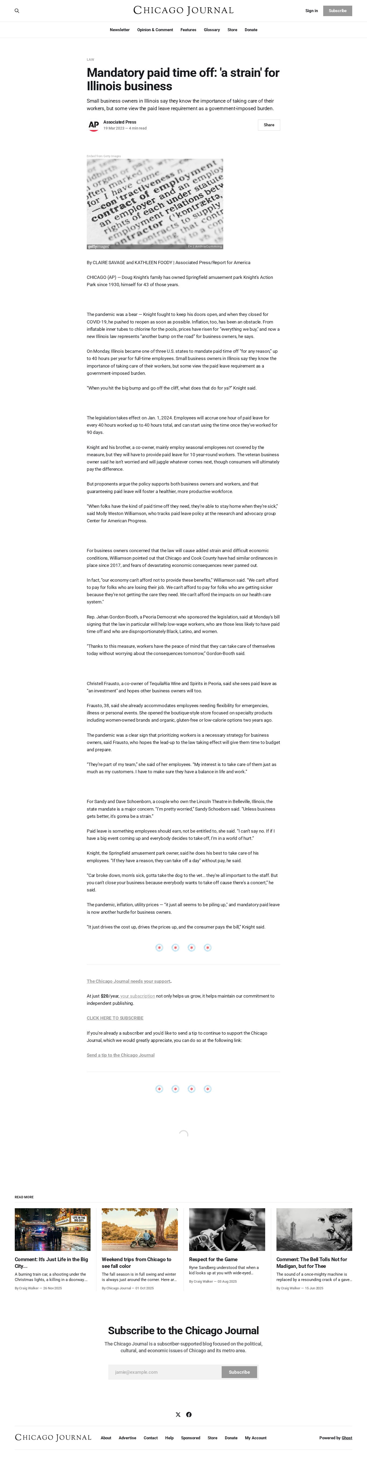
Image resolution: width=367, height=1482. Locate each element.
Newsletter (120, 29)
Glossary (212, 29)
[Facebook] (189, 1414)
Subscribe (338, 10)
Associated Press (119, 122)
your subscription (137, 996)
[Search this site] (17, 10)
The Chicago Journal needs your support (128, 981)
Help (169, 1438)
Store (232, 29)
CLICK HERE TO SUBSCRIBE (115, 1018)
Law (90, 59)
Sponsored (190, 1438)
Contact (151, 1438)
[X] (178, 1414)
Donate (251, 29)
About (106, 1438)
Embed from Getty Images (104, 156)
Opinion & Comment (155, 29)
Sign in (311, 10)
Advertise (127, 1438)
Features (188, 29)
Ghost (347, 1438)
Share (269, 125)
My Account (256, 1438)
